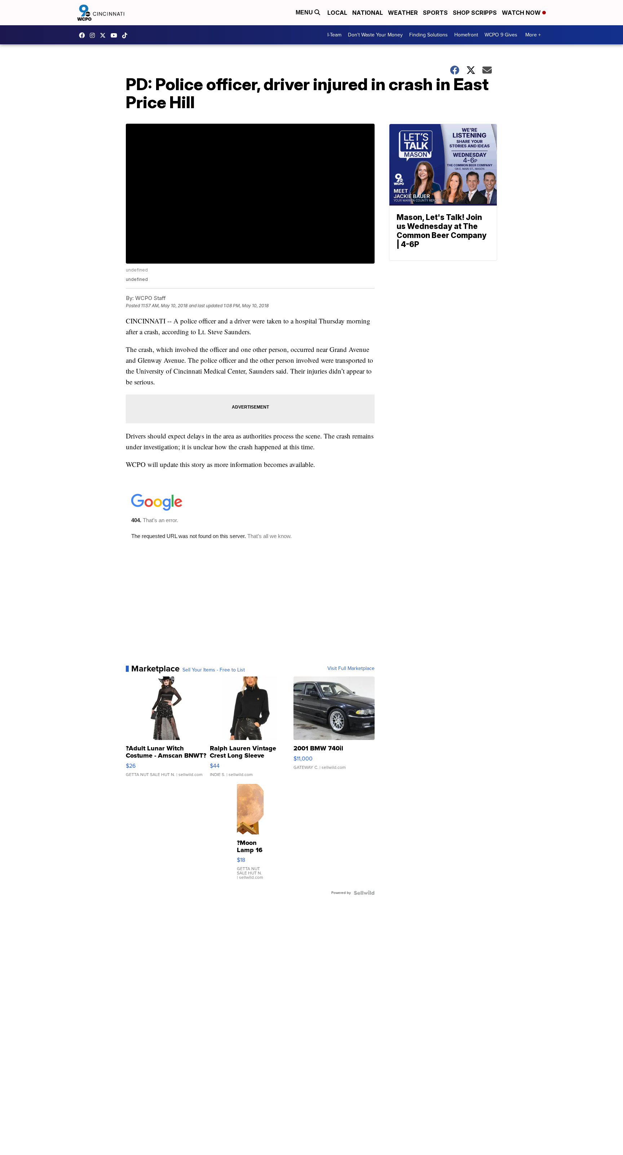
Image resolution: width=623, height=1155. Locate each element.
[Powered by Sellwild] (364, 892)
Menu (305, 12)
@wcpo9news (126, 35)
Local (337, 12)
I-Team (334, 35)
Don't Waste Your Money (375, 35)
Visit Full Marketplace (351, 668)
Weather (403, 12)
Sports (435, 12)
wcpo (104, 35)
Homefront (466, 35)
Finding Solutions (428, 35)
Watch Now (522, 12)
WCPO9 (83, 35)
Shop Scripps (475, 12)
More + (533, 35)
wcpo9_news (94, 35)
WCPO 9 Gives (501, 35)
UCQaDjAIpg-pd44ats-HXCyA (116, 35)
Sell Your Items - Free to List (213, 670)
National (367, 12)
